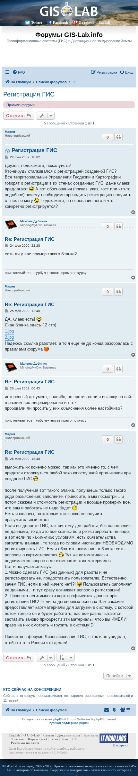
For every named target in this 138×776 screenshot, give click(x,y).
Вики (54, 739)
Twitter (36, 22)
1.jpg (9, 331)
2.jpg (9, 337)
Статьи (48, 735)
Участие (17, 739)
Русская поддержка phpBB (69, 723)
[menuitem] (18, 72)
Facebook (60, 22)
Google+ (85, 22)
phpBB (58, 719)
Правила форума (20, 105)
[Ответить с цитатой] (118, 137)
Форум (32, 739)
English (104, 22)
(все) (43, 739)
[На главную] (69, 9)
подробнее (68, 774)
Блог (65, 739)
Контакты (90, 735)
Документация (68, 735)
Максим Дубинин (33, 221)
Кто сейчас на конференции (32, 689)
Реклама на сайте (25, 743)
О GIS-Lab (31, 735)
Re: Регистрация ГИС (30, 239)
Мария (10, 131)
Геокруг (120, 745)
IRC (75, 739)
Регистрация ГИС (29, 94)
